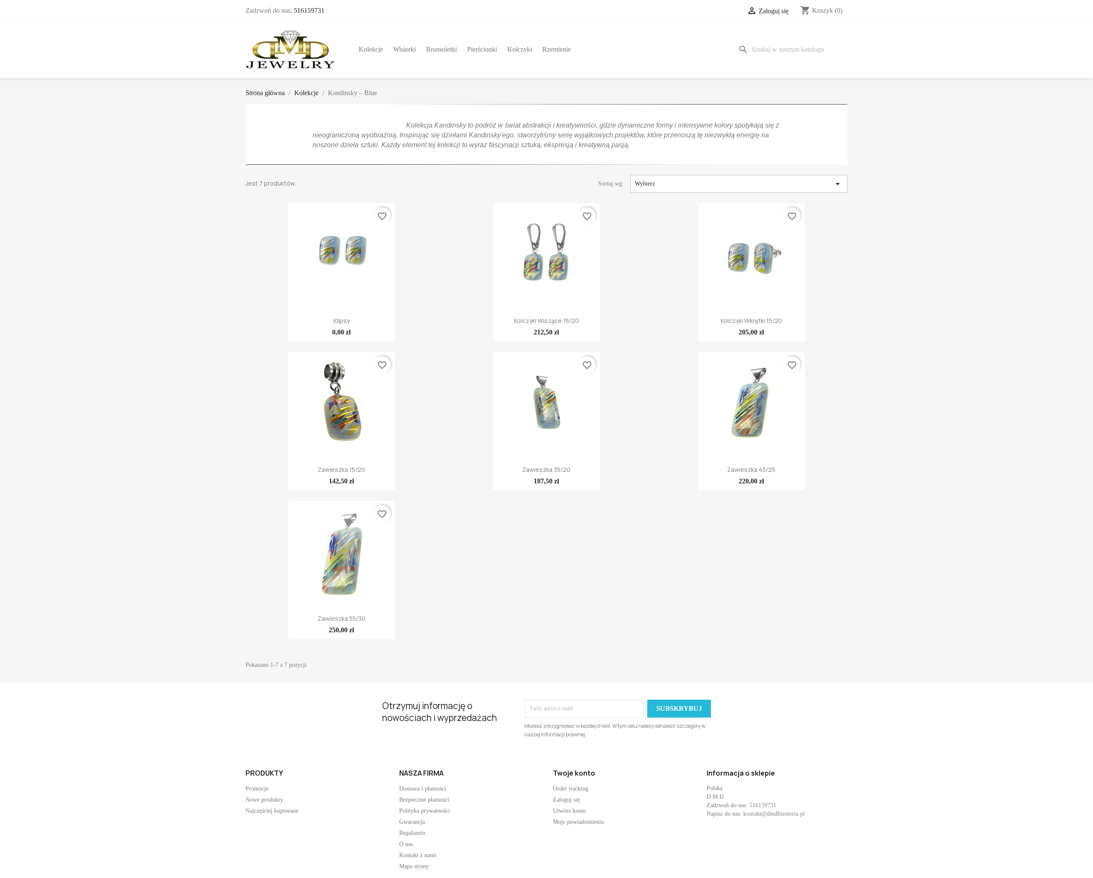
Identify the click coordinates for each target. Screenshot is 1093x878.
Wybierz (739, 184)
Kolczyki (519, 49)
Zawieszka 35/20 (546, 469)
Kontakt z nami (417, 855)
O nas (406, 844)
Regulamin (412, 833)
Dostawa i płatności (422, 788)
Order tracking (570, 788)
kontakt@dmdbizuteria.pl (774, 814)
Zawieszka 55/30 (341, 618)
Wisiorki (404, 49)
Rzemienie (556, 49)
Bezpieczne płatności (424, 800)
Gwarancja (412, 822)
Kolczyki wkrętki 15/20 (751, 321)
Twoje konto (574, 773)
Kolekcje (371, 49)
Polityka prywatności (424, 811)
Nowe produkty (264, 800)
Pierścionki (482, 49)
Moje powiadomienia (578, 822)
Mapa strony (414, 866)
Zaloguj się (566, 800)
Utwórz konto (569, 811)
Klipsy (341, 321)
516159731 (309, 10)
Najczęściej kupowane (271, 811)
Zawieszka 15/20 (341, 469)
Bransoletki (441, 49)
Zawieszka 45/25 (751, 469)
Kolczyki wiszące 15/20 (546, 321)
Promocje (257, 788)
